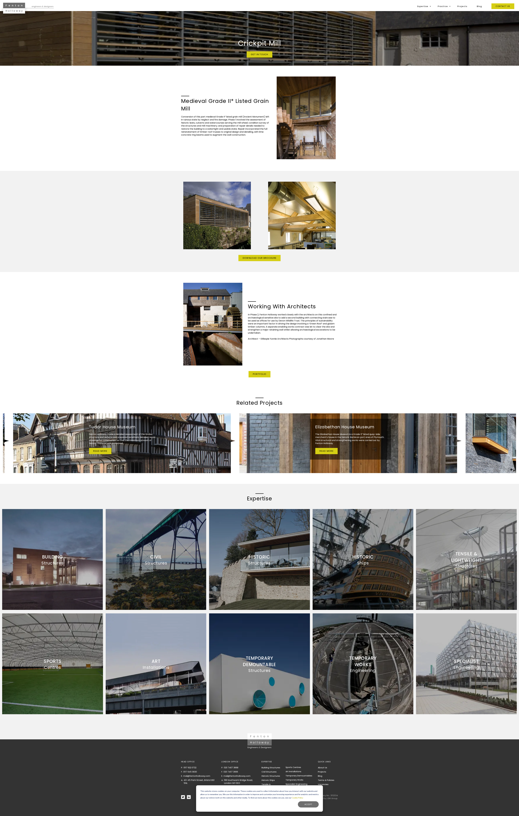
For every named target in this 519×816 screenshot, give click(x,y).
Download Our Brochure (259, 258)
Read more (100, 451)
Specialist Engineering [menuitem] (296, 784)
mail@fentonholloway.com (196, 776)
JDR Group (332, 798)
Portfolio (259, 374)
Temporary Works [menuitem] (294, 779)
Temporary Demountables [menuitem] (299, 775)
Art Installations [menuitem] (293, 771)
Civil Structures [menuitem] (269, 771)
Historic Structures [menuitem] (271, 776)
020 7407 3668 (231, 767)
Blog (479, 6)
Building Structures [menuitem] (271, 767)
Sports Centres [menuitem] (293, 767)
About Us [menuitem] (322, 767)
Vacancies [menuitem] (323, 784)
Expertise (422, 6)
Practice (443, 6)
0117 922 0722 (190, 767)
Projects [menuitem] (322, 771)
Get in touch (259, 54)
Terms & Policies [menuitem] (326, 780)
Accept (308, 804)
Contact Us (503, 6)
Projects (462, 6)
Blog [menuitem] (320, 776)
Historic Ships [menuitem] (268, 780)
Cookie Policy (297, 798)
